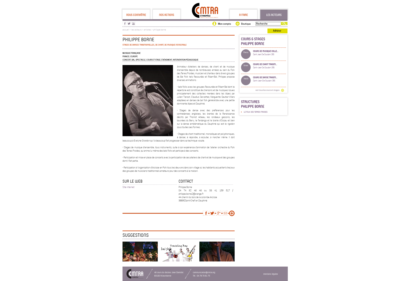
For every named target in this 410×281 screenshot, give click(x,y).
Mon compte (224, 23)
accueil (126, 30)
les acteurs (136, 30)
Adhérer (277, 30)
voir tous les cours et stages (267, 90)
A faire (243, 15)
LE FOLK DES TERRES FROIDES (255, 112)
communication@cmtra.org (204, 272)
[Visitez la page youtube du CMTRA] (133, 24)
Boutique (246, 23)
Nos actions (166, 15)
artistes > (148, 30)
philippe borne (159, 30)
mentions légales (270, 273)
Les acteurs (274, 15)
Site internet (128, 187)
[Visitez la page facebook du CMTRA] (125, 24)
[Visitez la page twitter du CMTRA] (129, 24)
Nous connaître (136, 15)
